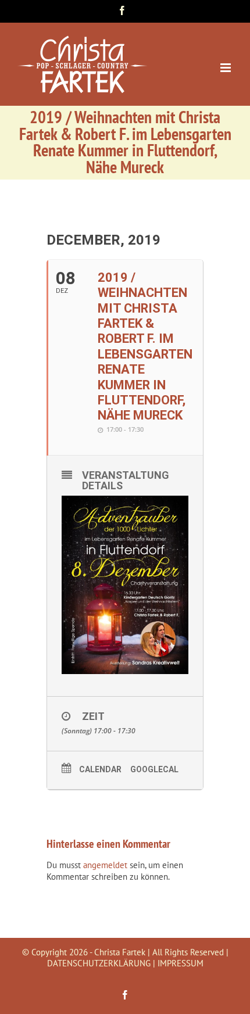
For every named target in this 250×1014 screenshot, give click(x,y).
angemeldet (105, 864)
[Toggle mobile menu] (226, 68)
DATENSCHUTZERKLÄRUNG (99, 963)
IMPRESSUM (180, 963)
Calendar (100, 769)
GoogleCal (154, 769)
